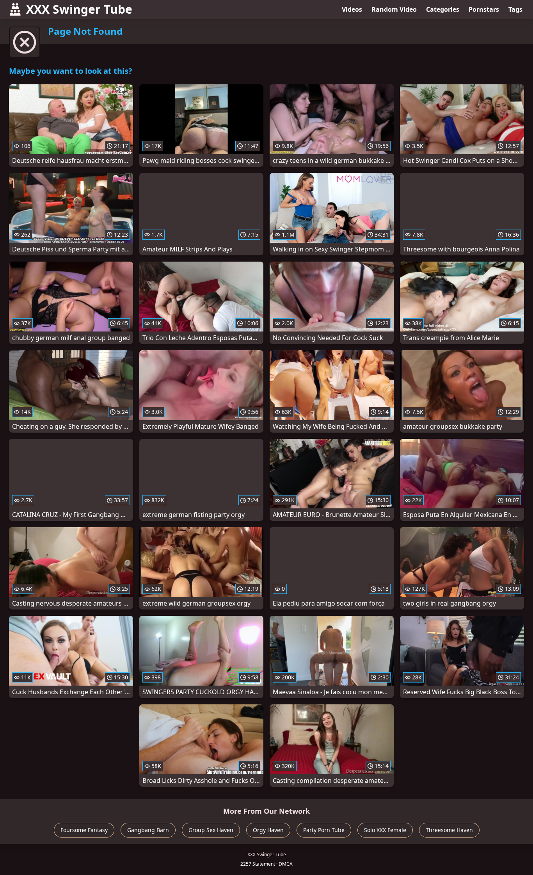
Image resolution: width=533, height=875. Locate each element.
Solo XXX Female (385, 830)
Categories (442, 9)
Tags (515, 9)
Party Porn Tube (324, 830)
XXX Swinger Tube (79, 9)
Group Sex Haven (210, 830)
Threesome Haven (449, 830)
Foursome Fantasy (84, 830)
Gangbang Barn (148, 830)
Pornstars (484, 9)
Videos (352, 9)
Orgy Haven (268, 830)
